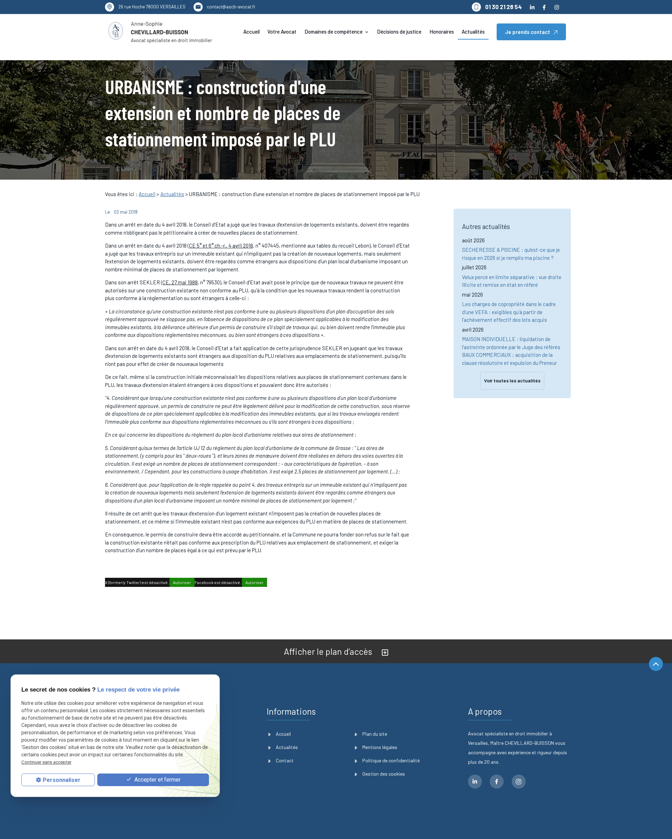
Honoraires (441, 31)
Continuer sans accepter (46, 762)
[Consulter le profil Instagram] (556, 7)
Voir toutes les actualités (512, 380)
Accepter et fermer (157, 779)
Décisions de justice (399, 31)
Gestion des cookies (383, 774)
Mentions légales (379, 747)
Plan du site (374, 734)
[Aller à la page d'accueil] (160, 32)
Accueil (251, 31)
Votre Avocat (281, 31)
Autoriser (182, 582)
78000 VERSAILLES (152, 6)
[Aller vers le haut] (656, 664)
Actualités (473, 31)
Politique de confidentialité (391, 760)
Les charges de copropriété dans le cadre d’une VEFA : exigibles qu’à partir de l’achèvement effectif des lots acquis (509, 312)
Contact (285, 760)
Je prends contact (527, 32)
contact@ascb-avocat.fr (231, 6)
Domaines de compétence (333, 31)
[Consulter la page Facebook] (544, 7)
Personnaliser (61, 780)
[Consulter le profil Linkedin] (532, 7)
